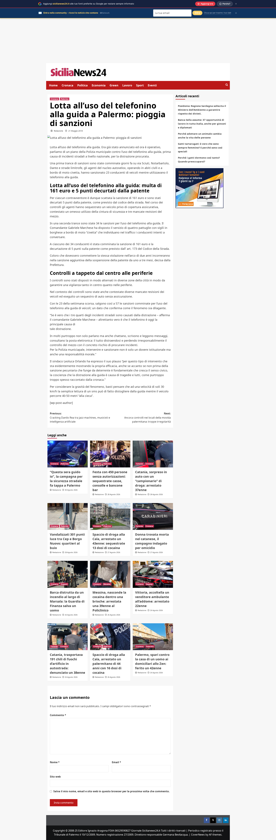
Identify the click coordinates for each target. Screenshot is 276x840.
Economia (99, 85)
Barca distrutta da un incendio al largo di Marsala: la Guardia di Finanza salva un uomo (67, 601)
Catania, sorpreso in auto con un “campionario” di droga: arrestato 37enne (151, 481)
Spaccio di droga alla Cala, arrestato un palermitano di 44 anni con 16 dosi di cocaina (108, 664)
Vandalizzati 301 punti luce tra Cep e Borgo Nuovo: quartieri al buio (67, 541)
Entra (197, 12)
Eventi (152, 85)
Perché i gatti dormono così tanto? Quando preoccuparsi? (199, 159)
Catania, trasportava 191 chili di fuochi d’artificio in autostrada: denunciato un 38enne (67, 664)
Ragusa (149, 584)
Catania (139, 463)
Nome (55, 762)
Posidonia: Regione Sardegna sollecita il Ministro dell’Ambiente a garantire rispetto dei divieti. (202, 109)
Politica (82, 85)
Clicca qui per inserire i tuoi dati (217, 13)
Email (116, 762)
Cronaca (67, 85)
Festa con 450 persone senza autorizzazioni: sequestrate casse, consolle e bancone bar (109, 481)
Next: (147, 417)
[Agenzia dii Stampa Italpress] (199, 188)
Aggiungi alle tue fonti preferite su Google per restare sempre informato (88, 3)
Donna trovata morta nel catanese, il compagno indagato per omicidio (152, 541)
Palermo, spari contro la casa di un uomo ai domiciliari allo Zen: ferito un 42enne (152, 661)
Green (114, 85)
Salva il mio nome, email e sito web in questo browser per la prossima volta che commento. (111, 791)
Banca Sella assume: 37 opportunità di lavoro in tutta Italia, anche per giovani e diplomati (202, 123)
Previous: (80, 417)
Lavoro (127, 85)
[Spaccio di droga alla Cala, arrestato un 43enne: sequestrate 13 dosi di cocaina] (110, 516)
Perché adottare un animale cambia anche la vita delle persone (200, 135)
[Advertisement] (138, 40)
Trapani (64, 584)
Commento (58, 715)
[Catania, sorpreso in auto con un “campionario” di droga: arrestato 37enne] (153, 454)
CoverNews (198, 834)
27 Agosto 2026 (113, 552)
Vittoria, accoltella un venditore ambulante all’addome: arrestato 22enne (152, 599)
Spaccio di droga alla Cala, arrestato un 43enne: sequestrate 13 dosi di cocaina (108, 541)
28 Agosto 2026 (113, 494)
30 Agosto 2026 (71, 490)
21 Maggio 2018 (75, 131)
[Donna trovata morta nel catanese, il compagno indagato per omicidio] (153, 516)
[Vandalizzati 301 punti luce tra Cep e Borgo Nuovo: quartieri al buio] (67, 516)
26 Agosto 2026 (71, 615)
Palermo (64, 99)
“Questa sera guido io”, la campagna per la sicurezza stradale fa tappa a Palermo (66, 479)
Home (53, 85)
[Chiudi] (236, 3)
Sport (140, 85)
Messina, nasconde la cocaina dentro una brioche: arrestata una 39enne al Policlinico (109, 601)
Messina (107, 584)
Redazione (58, 131)
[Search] (227, 85)
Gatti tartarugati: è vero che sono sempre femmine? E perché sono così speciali (200, 147)
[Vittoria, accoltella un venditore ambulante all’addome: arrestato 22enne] (153, 574)
